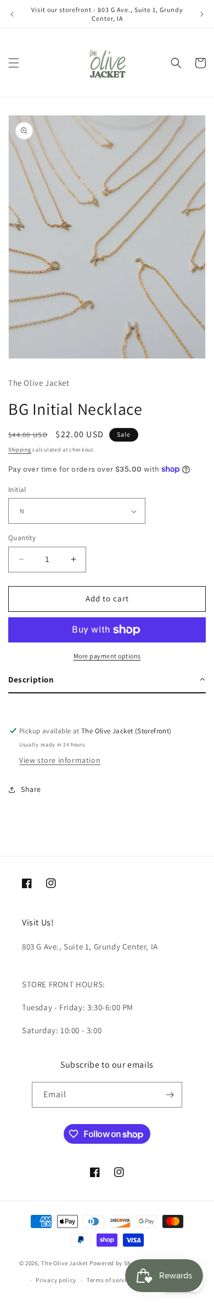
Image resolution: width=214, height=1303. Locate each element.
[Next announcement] (202, 14)
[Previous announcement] (12, 14)
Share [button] (31, 789)
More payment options (107, 656)
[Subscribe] (169, 1095)
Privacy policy (56, 1280)
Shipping (19, 449)
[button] (14, 63)
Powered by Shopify (117, 1263)
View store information (59, 760)
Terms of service (110, 1280)
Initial (17, 489)
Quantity (22, 537)
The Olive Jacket (64, 1263)
